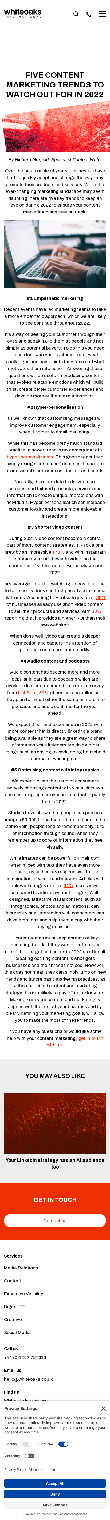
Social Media (17, 1332)
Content (12, 1280)
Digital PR (14, 1306)
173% (58, 552)
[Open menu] (102, 14)
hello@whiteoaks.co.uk (28, 1379)
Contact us (55, 1220)
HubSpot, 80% (33, 692)
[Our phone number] (89, 14)
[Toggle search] (76, 14)
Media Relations (21, 1267)
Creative (13, 1319)
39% (101, 597)
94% (68, 885)
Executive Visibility (23, 1293)
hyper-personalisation (30, 457)
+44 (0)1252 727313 (25, 1357)
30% (96, 611)
